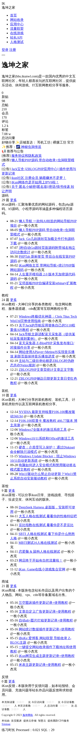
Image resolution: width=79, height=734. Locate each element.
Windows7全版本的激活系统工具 (43, 429)
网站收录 (17, 20)
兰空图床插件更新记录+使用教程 (43, 602)
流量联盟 (17, 28)
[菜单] (3, 55)
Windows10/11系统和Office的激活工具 (46, 438)
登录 (5, 49)
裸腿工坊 (59, 142)
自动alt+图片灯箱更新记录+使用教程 (46, 620)
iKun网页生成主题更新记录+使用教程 (47, 656)
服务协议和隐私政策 (26, 155)
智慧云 (42, 720)
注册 (12, 49)
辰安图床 (16, 720)
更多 (13, 200)
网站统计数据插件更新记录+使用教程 (47, 629)
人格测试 (17, 42)
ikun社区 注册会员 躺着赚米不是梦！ (38, 178)
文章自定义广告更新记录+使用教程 (45, 611)
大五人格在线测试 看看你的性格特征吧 (48, 516)
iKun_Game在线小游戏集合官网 (42, 569)
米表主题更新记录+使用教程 (40, 664)
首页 (13, 15)
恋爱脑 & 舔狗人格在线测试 (39, 551)
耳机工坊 (44, 142)
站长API (16, 37)
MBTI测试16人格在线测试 (38, 542)
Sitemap (6, 724)
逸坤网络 (28, 715)
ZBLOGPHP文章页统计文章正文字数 (46, 369)
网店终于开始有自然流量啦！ (41, 560)
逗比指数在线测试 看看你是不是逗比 (46, 525)
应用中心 (17, 24)
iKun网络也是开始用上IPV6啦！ (35, 182)
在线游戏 (17, 33)
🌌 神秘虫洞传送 (28, 147)
